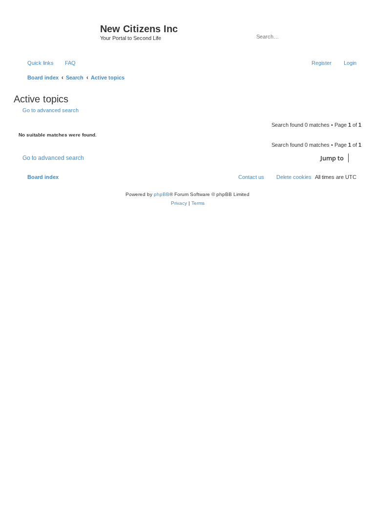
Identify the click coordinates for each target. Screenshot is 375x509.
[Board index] (58, 31)
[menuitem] (66, 63)
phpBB (161, 194)
